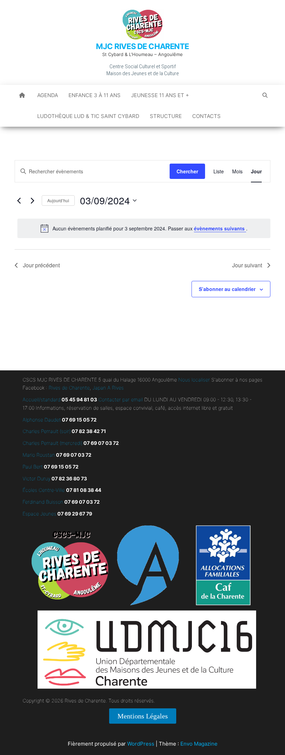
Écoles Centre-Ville (44, 490)
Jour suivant (247, 265)
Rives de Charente (69, 388)
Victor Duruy (36, 478)
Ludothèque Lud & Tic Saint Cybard (88, 116)
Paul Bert (33, 467)
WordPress (140, 743)
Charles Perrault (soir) (47, 431)
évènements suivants (220, 228)
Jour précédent (41, 265)
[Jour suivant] (32, 200)
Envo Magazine (199, 743)
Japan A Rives (108, 388)
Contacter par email (120, 399)
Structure (166, 116)
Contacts (206, 116)
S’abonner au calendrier (227, 288)
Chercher (187, 171)
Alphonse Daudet (42, 420)
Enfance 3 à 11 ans (94, 95)
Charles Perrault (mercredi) (52, 443)
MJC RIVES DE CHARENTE (142, 46)
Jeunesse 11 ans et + (160, 95)
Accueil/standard (41, 399)
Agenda (47, 95)
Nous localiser (194, 380)
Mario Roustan (39, 455)
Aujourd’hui (58, 200)
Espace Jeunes (39, 514)
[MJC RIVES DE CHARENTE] (22, 95)
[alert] (143, 228)
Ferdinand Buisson (43, 502)
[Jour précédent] (19, 200)
